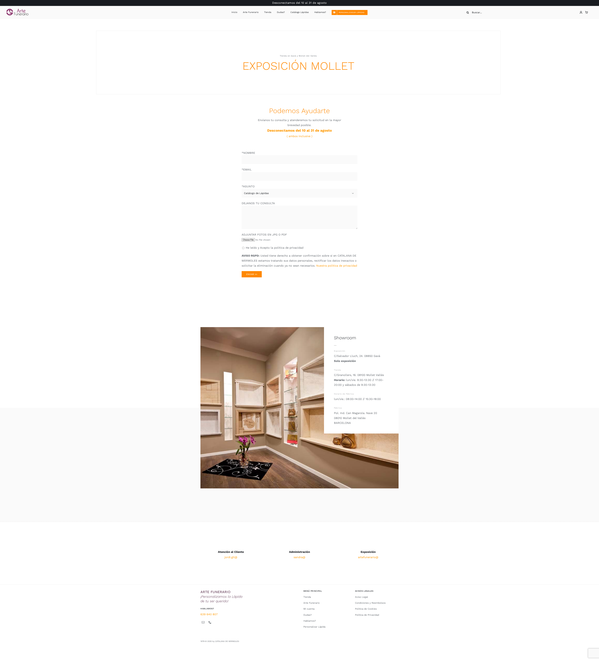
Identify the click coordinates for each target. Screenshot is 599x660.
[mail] (203, 622)
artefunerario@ (368, 557)
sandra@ (299, 557)
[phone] (210, 622)
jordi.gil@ (230, 557)
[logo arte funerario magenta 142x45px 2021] (17, 10)
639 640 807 (209, 614)
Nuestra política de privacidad (336, 265)
